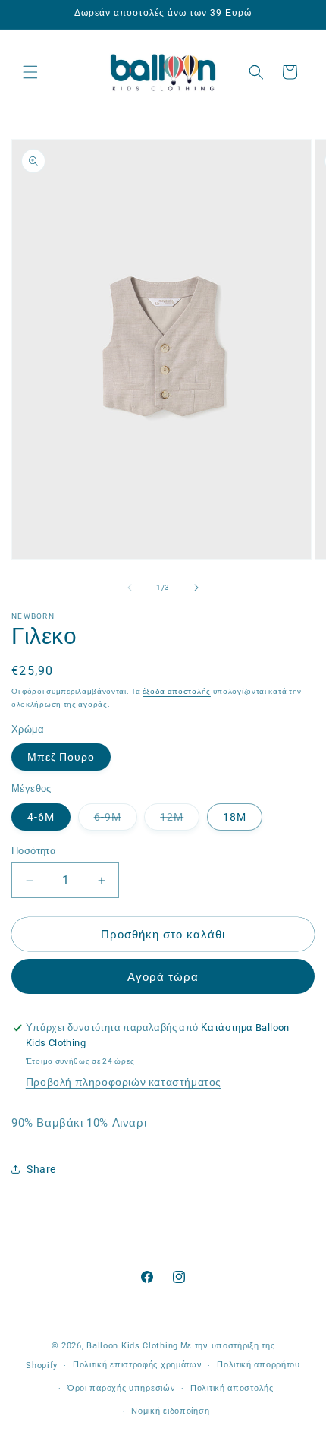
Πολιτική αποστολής (232, 1388)
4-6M (41, 817)
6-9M (115, 820)
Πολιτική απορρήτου (258, 1365)
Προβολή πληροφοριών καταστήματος (123, 1082)
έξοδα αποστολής (177, 691)
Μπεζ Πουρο (61, 757)
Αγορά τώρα (163, 977)
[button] (30, 72)
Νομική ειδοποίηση (170, 1411)
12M (179, 820)
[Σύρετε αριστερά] (129, 587)
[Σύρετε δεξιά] (196, 587)
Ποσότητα (33, 850)
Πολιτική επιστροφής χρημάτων (137, 1365)
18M (234, 817)
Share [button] (41, 1169)
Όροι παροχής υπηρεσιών (121, 1388)
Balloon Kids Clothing (132, 1346)
